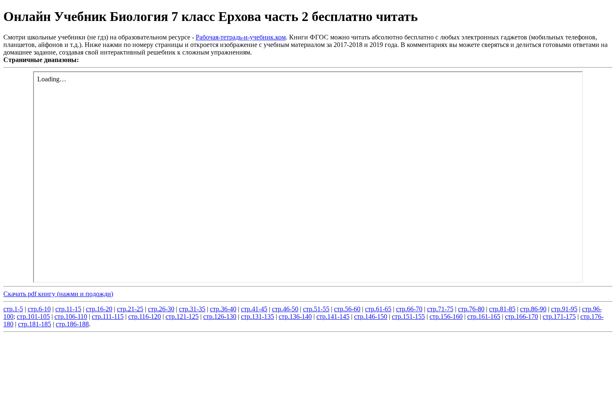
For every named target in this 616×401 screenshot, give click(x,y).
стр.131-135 (257, 316)
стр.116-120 (144, 316)
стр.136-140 (295, 316)
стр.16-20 (99, 308)
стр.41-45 (254, 308)
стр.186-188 (72, 324)
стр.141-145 (332, 316)
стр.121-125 (182, 316)
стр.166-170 (521, 316)
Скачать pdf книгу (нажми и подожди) (58, 293)
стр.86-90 (533, 308)
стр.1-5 (13, 308)
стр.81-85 (502, 308)
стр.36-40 (223, 308)
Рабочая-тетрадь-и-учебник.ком (241, 37)
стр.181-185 (34, 324)
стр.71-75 (440, 308)
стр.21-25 (130, 308)
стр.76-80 (471, 308)
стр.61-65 (378, 308)
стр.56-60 (347, 308)
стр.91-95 (564, 308)
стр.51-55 (316, 308)
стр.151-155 (408, 316)
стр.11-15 (68, 308)
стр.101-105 (33, 316)
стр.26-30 (161, 308)
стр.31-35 (192, 308)
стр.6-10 (39, 308)
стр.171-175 (559, 316)
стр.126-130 (219, 316)
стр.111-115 (108, 316)
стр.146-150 (370, 316)
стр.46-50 (285, 308)
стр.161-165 (483, 316)
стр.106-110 (70, 316)
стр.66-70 (409, 308)
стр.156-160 (446, 316)
